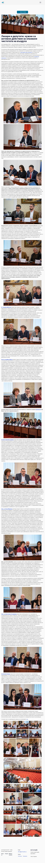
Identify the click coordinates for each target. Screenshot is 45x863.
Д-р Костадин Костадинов (7, 439)
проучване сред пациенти (26, 52)
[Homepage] (2, 2)
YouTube (20, 856)
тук (27, 719)
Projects (6, 853)
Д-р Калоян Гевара (5, 674)
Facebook (25, 856)
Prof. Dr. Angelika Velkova (7, 359)
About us (2, 854)
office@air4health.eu (22, 851)
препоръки (38, 409)
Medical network (10, 854)
